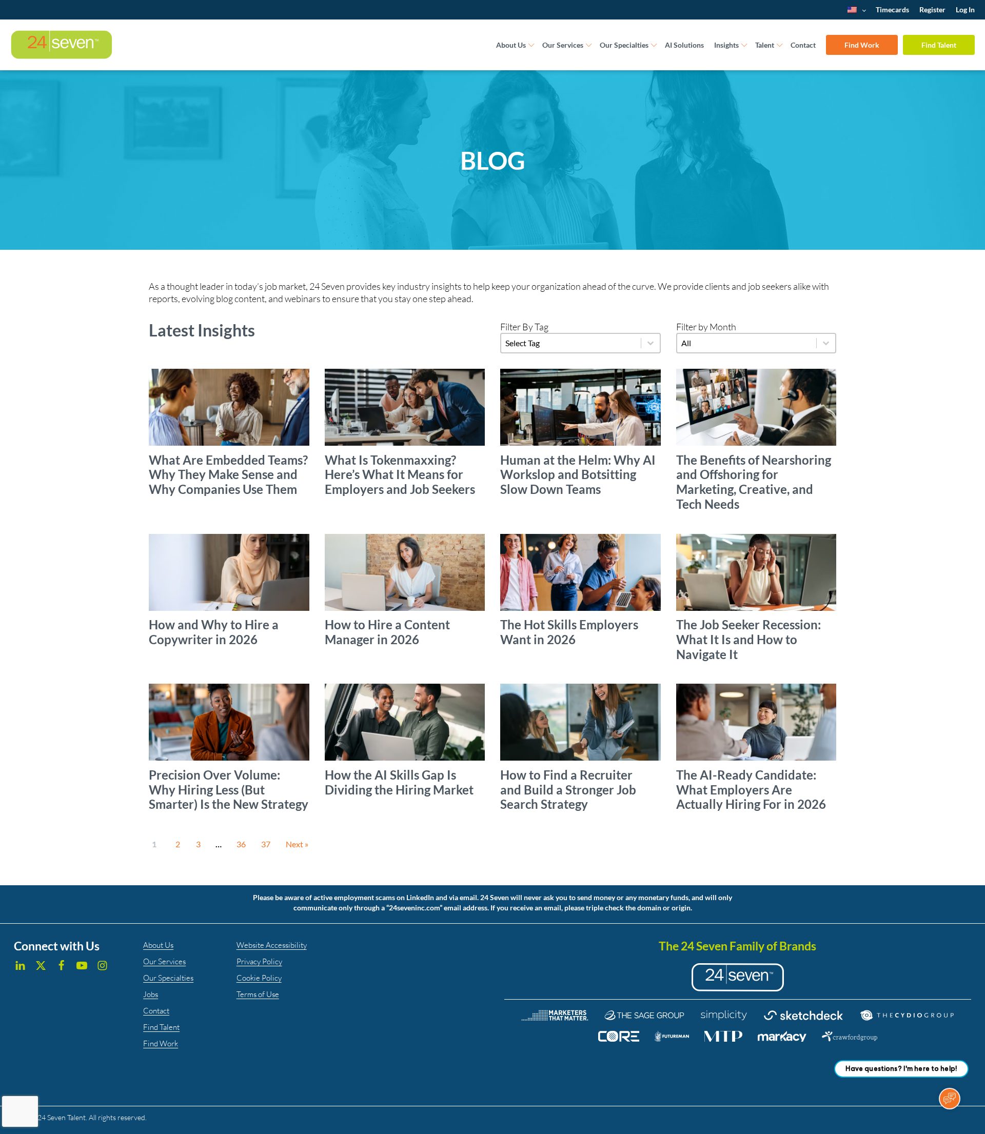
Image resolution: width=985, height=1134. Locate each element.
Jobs (150, 994)
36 (241, 844)
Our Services (562, 45)
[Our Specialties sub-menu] (654, 45)
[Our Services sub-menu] (589, 45)
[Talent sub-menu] (780, 45)
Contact (803, 45)
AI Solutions (684, 45)
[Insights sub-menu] (744, 45)
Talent (764, 45)
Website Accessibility (272, 945)
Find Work (861, 45)
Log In (965, 9)
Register (932, 9)
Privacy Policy (259, 961)
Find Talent (938, 45)
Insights (726, 45)
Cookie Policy (259, 978)
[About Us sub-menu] (531, 45)
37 (265, 844)
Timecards (892, 9)
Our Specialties (624, 45)
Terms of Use (258, 994)
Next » (297, 844)
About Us (511, 45)
